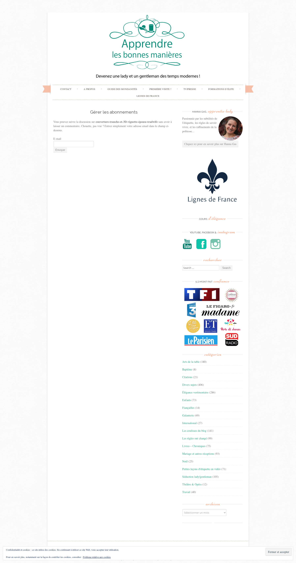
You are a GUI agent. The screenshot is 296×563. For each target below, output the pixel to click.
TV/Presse (189, 89)
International (189, 423)
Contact (65, 89)
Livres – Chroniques (193, 446)
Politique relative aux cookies (97, 557)
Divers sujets (189, 385)
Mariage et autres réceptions (198, 454)
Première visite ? (160, 89)
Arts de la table (191, 362)
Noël (185, 461)
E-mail (57, 139)
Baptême (187, 369)
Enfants (186, 400)
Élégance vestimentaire (195, 392)
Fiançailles (188, 408)
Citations (187, 377)
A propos (89, 89)
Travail (186, 492)
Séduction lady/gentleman (197, 477)
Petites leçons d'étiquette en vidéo (201, 469)
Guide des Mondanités (122, 89)
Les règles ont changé (194, 438)
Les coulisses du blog (194, 431)
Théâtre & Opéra (192, 484)
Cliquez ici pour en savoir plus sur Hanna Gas (210, 144)
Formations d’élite (221, 89)
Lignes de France (148, 95)
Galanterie (188, 415)
